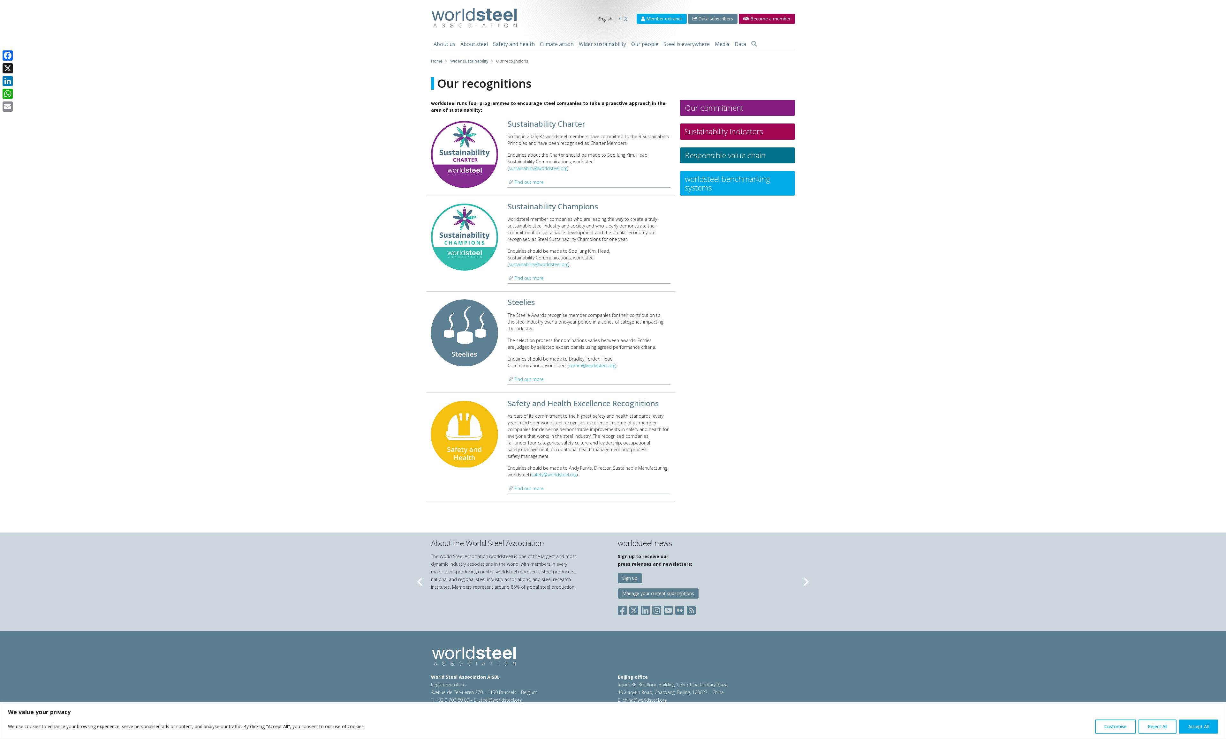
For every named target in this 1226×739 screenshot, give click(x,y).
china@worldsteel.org (645, 700)
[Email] (7, 106)
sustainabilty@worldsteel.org (538, 168)
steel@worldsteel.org (500, 700)
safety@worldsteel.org (554, 475)
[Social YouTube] (668, 609)
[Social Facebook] (623, 609)
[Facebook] (7, 55)
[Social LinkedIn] (645, 609)
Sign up (629, 578)
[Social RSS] (691, 609)
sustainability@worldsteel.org (538, 264)
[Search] (754, 44)
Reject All (1157, 726)
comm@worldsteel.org (592, 365)
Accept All (1198, 726)
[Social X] (633, 609)
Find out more (528, 182)
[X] (7, 68)
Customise (1115, 726)
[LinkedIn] (7, 81)
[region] (613, 720)
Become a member (770, 19)
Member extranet (663, 19)
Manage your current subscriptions (658, 593)
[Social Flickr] (679, 609)
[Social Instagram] (656, 609)
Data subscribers (715, 19)
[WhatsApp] (7, 93)
